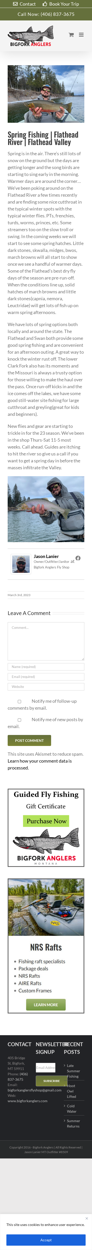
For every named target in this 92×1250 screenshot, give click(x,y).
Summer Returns (73, 1123)
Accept (46, 1240)
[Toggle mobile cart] (71, 34)
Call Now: (29, 14)
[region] (46, 1232)
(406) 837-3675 (58, 14)
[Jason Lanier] (21, 557)
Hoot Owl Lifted (71, 1091)
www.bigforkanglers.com (28, 1101)
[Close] (87, 1218)
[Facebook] (78, 558)
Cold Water (72, 1108)
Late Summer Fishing (73, 1070)
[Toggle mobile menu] (81, 34)
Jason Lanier (46, 556)
